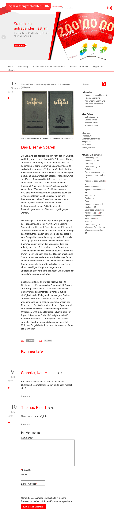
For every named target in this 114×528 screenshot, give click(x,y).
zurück (110, 37)
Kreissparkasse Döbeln (95, 180)
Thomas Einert (27, 84)
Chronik (11, 69)
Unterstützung (91, 224)
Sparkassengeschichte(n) (45, 84)
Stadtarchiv (90, 218)
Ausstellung (90, 160)
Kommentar (27, 437)
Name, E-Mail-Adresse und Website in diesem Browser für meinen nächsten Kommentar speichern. (46, 499)
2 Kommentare (64, 84)
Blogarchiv (86, 141)
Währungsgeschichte (94, 230)
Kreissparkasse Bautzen (95, 175)
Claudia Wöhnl (91, 119)
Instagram (109, 8)
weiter (4, 37)
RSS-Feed (86, 144)
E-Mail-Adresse (28, 483)
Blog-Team (86, 132)
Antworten (26, 395)
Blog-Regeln (98, 66)
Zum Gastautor (91, 125)
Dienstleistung (91, 166)
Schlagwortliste (88, 147)
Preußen (88, 195)
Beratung (89, 163)
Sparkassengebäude (93, 215)
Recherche (89, 198)
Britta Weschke (91, 116)
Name (24, 474)
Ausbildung (89, 157)
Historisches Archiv (79, 66)
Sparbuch (89, 201)
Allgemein (89, 106)
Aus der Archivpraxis (94, 103)
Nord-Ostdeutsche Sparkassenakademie (94, 188)
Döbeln (88, 169)
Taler (87, 221)
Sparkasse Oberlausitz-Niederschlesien (95, 211)
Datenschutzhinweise (91, 138)
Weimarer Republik (93, 227)
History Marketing (92, 97)
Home (10, 66)
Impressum (87, 135)
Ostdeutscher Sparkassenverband (49, 66)
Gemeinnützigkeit (92, 172)
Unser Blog (23, 66)
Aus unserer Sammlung (95, 100)
